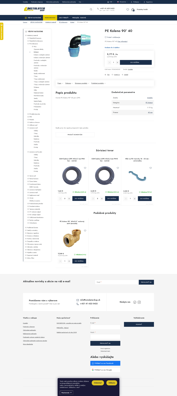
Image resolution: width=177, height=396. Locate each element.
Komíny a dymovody (33, 239)
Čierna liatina (33, 181)
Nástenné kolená (38, 93)
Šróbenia (36, 87)
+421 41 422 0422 (107, 8)
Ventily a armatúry (32, 230)
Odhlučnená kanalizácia (36, 217)
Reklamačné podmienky (69, 2)
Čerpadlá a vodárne (33, 241)
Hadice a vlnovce (34, 122)
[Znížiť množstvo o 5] (60, 198)
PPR (30, 117)
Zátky (35, 90)
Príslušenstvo (37, 107)
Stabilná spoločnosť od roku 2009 (67, 332)
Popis (59, 83)
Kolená (36, 52)
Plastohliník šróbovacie (36, 41)
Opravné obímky (38, 49)
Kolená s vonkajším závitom (42, 55)
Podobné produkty (97, 83)
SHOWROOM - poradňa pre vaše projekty (69, 323)
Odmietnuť (98, 383)
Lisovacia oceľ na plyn (35, 152)
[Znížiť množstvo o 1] (109, 62)
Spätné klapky (38, 101)
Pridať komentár (75, 135)
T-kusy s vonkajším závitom (41, 82)
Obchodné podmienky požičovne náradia (35, 341)
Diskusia (68, 83)
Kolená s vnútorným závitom (42, 58)
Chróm (31, 198)
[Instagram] (139, 302)
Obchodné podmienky (52, 2)
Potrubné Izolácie (34, 206)
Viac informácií (122, 41)
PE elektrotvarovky (34, 114)
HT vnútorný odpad (35, 212)
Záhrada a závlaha (32, 247)
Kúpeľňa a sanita (32, 252)
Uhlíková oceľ (33, 125)
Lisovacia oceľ (33, 128)
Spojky (36, 71)
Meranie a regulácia (33, 233)
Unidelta (130, 69)
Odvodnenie (33, 223)
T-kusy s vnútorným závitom (42, 84)
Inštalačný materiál (32, 35)
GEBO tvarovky (33, 187)
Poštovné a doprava (37, 2)
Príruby (36, 109)
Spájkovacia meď (34, 195)
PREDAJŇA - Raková (62, 328)
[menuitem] (33, 17)
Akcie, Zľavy (30, 258)
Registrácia (149, 2)
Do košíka (135, 62)
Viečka (36, 144)
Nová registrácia (105, 348)
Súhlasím (112, 383)
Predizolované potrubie (36, 204)
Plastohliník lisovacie (35, 38)
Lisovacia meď (33, 192)
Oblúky (36, 131)
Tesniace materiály (34, 209)
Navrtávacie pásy (39, 96)
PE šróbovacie (33, 44)
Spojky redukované (39, 73)
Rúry (35, 46)
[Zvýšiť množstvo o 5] (69, 198)
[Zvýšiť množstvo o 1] (117, 62)
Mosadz (31, 120)
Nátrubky (36, 136)
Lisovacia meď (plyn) (35, 190)
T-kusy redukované (39, 79)
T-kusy (35, 76)
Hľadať (91, 9)
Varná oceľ (32, 176)
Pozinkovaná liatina (35, 184)
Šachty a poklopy (34, 220)
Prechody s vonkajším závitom (40, 61)
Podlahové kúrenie (32, 228)
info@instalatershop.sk (90, 300)
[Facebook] (134, 302)
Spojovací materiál (32, 255)
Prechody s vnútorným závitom (40, 67)
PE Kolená (149, 103)
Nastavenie (65, 393)
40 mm (150, 112)
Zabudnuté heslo (105, 351)
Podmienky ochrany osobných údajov (34, 337)
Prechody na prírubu (40, 104)
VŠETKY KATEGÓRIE (35, 31)
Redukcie (36, 139)
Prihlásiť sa (146, 282)
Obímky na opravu (34, 201)
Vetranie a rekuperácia (33, 250)
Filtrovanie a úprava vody (34, 244)
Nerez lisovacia (33, 179)
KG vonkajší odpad (34, 215)
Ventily (36, 98)
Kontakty (25, 2)
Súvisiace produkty (81, 83)
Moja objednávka (28, 344)
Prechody (36, 142)
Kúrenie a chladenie (33, 236)
